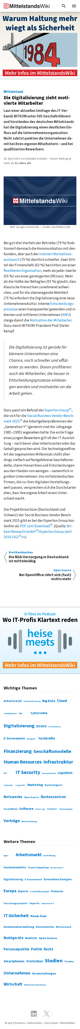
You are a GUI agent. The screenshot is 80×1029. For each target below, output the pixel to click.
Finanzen (57, 891)
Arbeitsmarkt (29, 855)
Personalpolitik (16, 949)
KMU (66, 314)
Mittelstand (63, 927)
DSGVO (41, 726)
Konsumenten (49, 773)
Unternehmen (17, 973)
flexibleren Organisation (22, 270)
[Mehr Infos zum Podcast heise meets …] (40, 640)
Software (26, 808)
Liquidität (65, 773)
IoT (5, 773)
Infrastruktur (58, 762)
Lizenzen (8, 785)
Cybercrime (39, 713)
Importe (34, 903)
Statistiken (34, 961)
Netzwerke (13, 797)
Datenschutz (56, 867)
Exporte (23, 891)
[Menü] (74, 6)
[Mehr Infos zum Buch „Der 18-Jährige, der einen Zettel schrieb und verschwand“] (40, 45)
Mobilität (31, 938)
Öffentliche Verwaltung (35, 985)
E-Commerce (54, 726)
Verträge (12, 821)
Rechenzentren (53, 797)
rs (23, 537)
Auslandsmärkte (15, 867)
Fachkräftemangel (39, 891)
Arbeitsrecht (13, 701)
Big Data (48, 701)
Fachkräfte (47, 738)
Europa (10, 891)
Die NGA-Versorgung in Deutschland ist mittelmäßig (38, 557)
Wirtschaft (13, 984)
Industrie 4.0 (47, 903)
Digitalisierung (19, 725)
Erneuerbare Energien (58, 879)
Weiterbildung (29, 821)
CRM (20, 713)
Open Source (31, 797)
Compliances (10, 713)
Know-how (39, 916)
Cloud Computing (38, 867)
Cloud (62, 700)
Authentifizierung (32, 701)
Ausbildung (49, 855)
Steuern (52, 809)
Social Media (10, 809)
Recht (48, 949)
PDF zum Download (35, 526)
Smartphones (14, 961)
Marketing (35, 785)
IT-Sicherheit (16, 916)
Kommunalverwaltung (19, 927)
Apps (6, 855)
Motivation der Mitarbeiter (50, 320)
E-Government (14, 738)
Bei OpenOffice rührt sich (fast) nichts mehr (45, 575)
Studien (54, 960)
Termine (69, 961)
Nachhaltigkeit (53, 785)
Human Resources (23, 762)
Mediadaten (67, 1023)
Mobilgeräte (13, 938)
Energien (31, 739)
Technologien (66, 809)
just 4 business (16, 1023)
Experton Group (57, 410)
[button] (64, 6)
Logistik (20, 785)
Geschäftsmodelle (52, 751)
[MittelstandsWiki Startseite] (25, 6)
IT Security (28, 772)
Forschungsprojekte (16, 903)
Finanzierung (18, 751)
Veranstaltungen (44, 973)
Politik (36, 949)
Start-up (40, 809)
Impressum (51, 1023)
